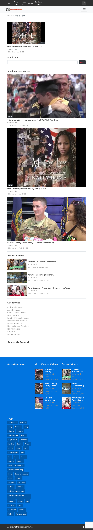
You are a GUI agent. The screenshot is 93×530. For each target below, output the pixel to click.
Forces (27, 444)
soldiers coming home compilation (16, 496)
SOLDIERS (20, 487)
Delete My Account (38, 3)
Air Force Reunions (15, 307)
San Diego (21, 482)
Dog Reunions (13, 315)
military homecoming (16, 470)
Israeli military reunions (17, 320)
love (16, 457)
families (11, 444)
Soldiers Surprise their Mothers (42, 261)
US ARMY (12, 505)
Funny (11, 448)
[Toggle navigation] (84, 9)
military (19, 461)
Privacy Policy (16, 3)
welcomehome (21, 514)
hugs (22, 452)
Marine (23, 457)
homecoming (13, 452)
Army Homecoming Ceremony (41, 275)
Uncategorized (13, 334)
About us (24, 3)
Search (82, 62)
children (11, 431)
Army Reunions (13, 310)
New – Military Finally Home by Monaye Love (26, 46)
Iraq (10, 457)
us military (12, 510)
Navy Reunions (13, 329)
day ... (23, 435)
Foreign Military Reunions (18, 318)
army (10, 427)
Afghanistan (13, 422)
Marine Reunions (14, 323)
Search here (12, 57)
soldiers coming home (16, 491)
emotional (23, 440)
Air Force (23, 422)
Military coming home (16, 465)
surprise (11, 501)
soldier (11, 487)
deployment (13, 440)
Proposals (11, 331)
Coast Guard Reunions (16, 312)
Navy (10, 474)
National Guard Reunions (18, 326)
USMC (20, 505)
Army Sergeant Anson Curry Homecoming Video (49, 288)
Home (10, 3)
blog (26, 427)
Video (10, 514)
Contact (30, 3)
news (10, 478)
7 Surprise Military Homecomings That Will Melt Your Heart (33, 120)
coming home (13, 435)
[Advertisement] (19, 379)
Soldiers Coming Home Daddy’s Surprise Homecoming (30, 242)
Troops (20, 501)
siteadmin (10, 123)
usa (27, 501)
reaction (12, 482)
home (26, 448)
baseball (18, 427)
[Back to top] (7, 517)
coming (20, 431)
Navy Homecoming (21, 474)
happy (18, 448)
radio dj (18, 478)
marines (11, 461)
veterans (22, 510)
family (19, 444)
